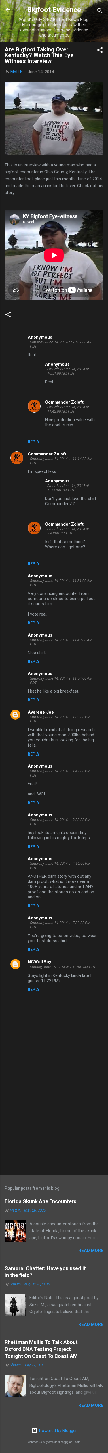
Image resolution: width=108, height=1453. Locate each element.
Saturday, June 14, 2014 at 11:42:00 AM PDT (68, 409)
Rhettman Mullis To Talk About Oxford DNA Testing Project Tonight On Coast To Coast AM (41, 1349)
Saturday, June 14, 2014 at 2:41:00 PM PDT (68, 531)
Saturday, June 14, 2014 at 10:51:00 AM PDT (68, 371)
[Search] (99, 11)
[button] (99, 51)
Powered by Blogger (57, 1430)
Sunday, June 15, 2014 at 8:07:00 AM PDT (63, 967)
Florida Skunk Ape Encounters (40, 1201)
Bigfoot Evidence (54, 10)
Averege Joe (41, 712)
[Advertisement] (54, 1125)
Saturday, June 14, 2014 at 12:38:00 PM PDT (68, 488)
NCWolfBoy (39, 961)
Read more (90, 1250)
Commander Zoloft (64, 402)
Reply (33, 442)
